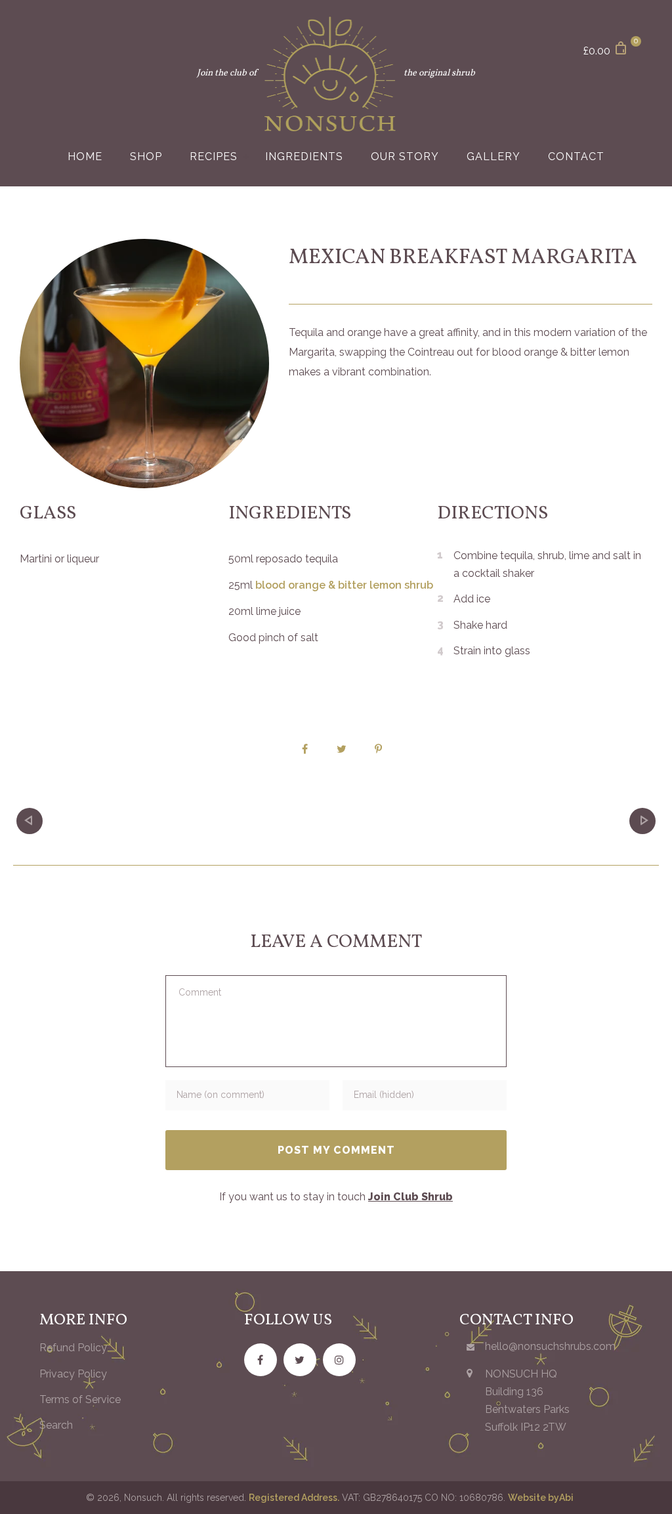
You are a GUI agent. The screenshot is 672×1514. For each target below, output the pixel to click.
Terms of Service (80, 1399)
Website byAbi (541, 1497)
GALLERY (493, 156)
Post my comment (336, 1150)
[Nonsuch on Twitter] (300, 1359)
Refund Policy (73, 1347)
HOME (85, 156)
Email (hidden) (384, 1092)
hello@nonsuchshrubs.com (550, 1346)
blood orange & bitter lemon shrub (344, 585)
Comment (198, 987)
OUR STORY (405, 156)
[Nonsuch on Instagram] (339, 1359)
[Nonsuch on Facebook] (260, 1359)
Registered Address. (294, 1497)
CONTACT (576, 156)
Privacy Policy (73, 1374)
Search (56, 1425)
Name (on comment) (220, 1092)
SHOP (146, 156)
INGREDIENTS (304, 156)
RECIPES (214, 156)
